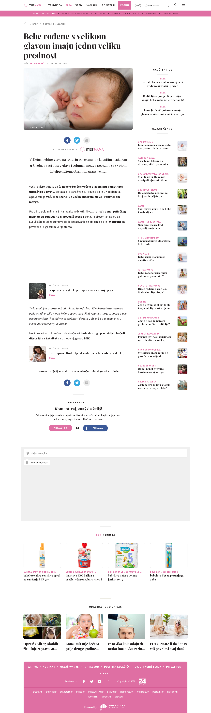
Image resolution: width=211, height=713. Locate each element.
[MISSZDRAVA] (152, 5)
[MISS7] (138, 5)
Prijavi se (60, 427)
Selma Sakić (37, 63)
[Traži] (167, 5)
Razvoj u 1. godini (54, 24)
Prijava (98, 427)
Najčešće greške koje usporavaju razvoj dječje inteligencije (81, 290)
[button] (183, 5)
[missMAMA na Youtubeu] (99, 681)
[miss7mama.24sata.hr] (33, 5)
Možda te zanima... (59, 285)
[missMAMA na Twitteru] (91, 681)
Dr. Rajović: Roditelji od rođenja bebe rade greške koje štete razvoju (87, 353)
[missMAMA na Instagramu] (107, 681)
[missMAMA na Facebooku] (83, 681)
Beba (35, 24)
